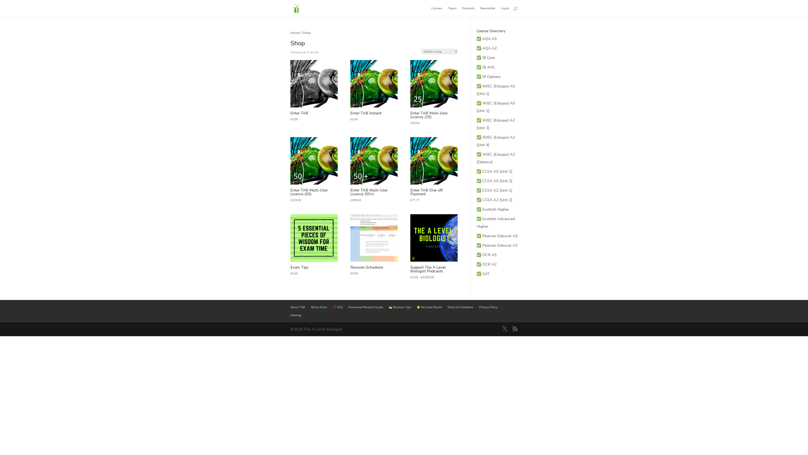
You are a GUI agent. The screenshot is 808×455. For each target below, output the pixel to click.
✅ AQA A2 (487, 48)
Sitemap (295, 315)
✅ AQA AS (487, 38)
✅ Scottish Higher (493, 209)
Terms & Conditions (460, 307)
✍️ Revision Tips (400, 307)
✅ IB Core (486, 57)
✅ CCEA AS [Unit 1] (494, 171)
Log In (505, 8)
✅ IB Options (489, 76)
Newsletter (488, 8)
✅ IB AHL (486, 67)
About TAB (297, 307)
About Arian (319, 307)
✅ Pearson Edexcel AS (497, 235)
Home (295, 32)
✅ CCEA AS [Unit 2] (494, 180)
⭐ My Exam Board (429, 307)
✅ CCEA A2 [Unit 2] (494, 199)
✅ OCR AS (487, 254)
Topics (452, 8)
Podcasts (468, 8)
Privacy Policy (488, 307)
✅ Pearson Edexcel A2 (497, 245)
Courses (436, 8)
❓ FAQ (338, 307)
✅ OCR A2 (487, 264)
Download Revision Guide (365, 307)
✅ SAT (483, 273)
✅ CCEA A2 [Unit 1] (494, 190)
